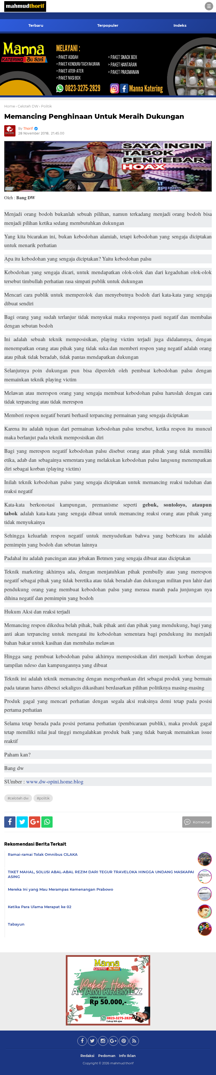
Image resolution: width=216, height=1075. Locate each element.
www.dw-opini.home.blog (55, 781)
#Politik (43, 798)
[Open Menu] (209, 6)
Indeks (180, 25)
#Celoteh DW (18, 798)
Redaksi (87, 1056)
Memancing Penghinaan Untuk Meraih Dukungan (94, 116)
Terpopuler (107, 25)
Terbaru (35, 25)
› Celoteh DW (27, 106)
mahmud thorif (122, 1063)
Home (9, 106)
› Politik (45, 106)
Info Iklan (127, 1056)
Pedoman (106, 1056)
